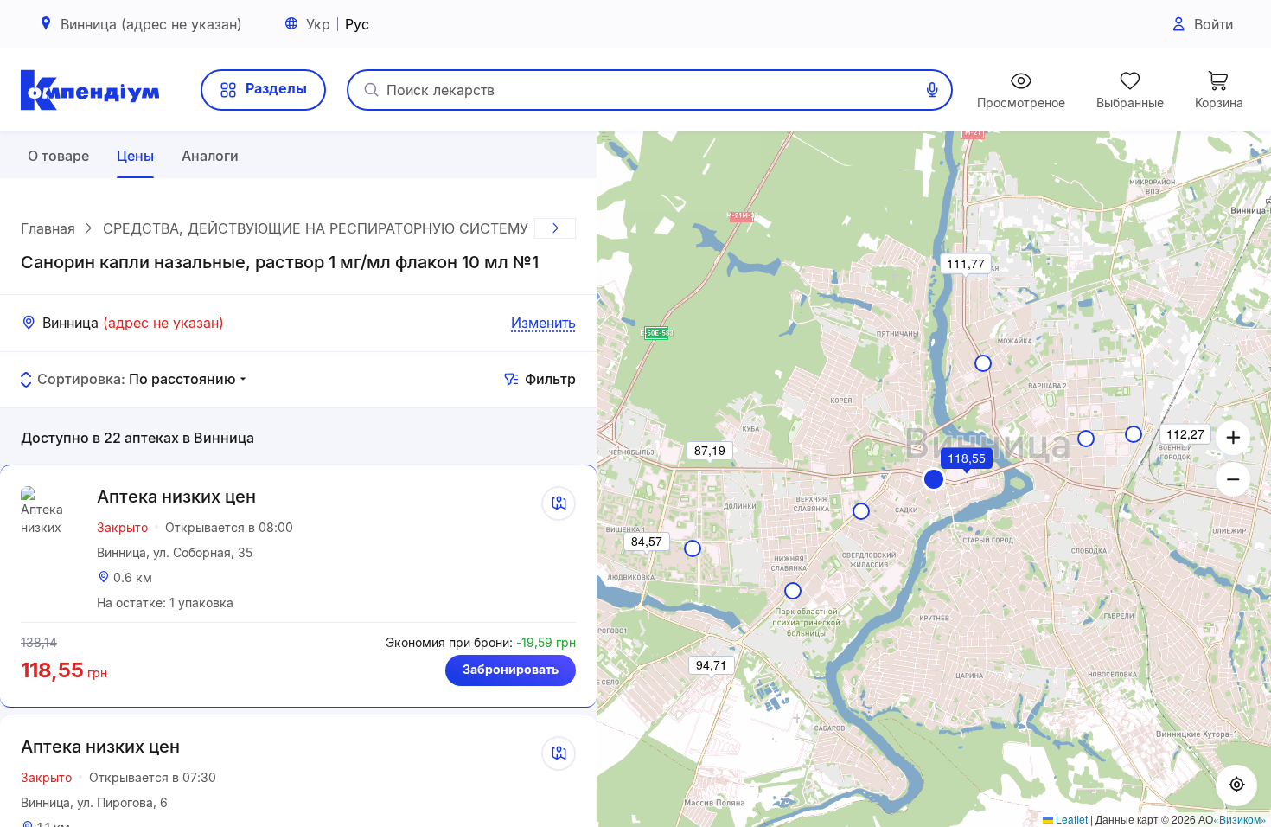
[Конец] (555, 228)
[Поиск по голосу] (932, 90)
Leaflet (1070, 818)
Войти (1213, 24)
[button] (934, 479)
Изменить (543, 322)
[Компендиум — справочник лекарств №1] (90, 90)
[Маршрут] (558, 503)
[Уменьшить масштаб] (1233, 479)
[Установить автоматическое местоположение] (1236, 785)
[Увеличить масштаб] (1233, 437)
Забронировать (511, 669)
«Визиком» (1240, 818)
